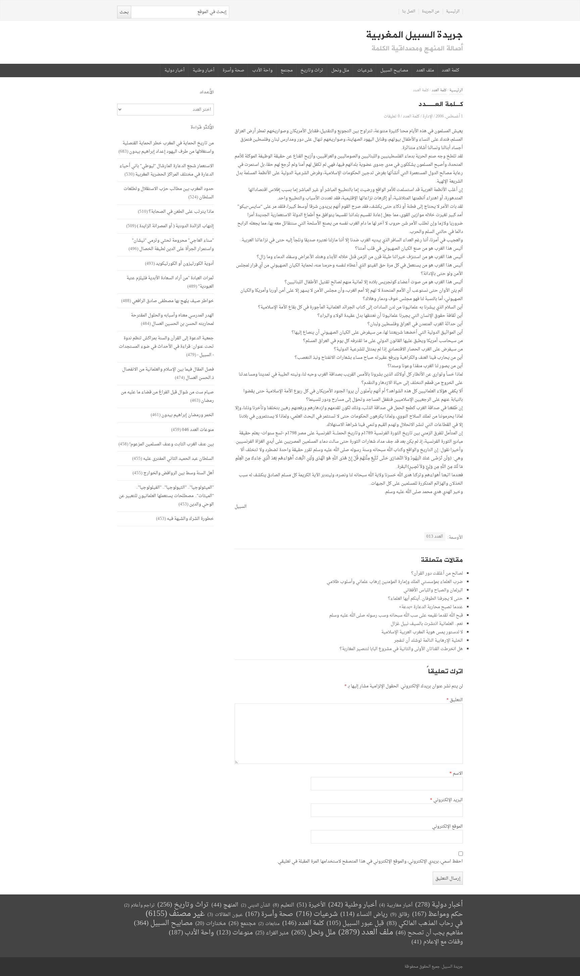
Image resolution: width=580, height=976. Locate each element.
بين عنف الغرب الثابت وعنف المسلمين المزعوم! (171, 444)
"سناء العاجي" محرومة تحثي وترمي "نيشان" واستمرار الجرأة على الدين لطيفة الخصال (173, 244)
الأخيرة (311, 905)
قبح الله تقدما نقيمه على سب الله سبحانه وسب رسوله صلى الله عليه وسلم (396, 615)
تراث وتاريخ (311, 70)
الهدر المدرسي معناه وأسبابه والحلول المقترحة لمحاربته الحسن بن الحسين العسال (172, 319)
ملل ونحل (340, 70)
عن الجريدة (431, 11)
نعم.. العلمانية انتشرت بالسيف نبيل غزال (427, 624)
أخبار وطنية (203, 70)
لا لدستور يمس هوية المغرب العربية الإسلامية (422, 632)
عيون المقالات (225, 915)
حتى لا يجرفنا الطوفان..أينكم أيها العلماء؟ (425, 598)
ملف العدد (425, 70)
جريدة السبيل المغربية (414, 35)
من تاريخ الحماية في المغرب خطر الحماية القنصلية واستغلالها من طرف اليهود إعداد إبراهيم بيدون (168, 147)
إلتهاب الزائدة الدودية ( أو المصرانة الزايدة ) (175, 226)
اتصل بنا (408, 11)
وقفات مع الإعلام (437, 942)
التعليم (283, 905)
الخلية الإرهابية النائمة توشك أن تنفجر (428, 640)
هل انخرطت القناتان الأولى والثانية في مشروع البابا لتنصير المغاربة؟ (401, 649)
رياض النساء (364, 914)
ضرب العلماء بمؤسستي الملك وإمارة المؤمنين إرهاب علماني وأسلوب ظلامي (395, 582)
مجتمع (287, 70)
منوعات (234, 933)
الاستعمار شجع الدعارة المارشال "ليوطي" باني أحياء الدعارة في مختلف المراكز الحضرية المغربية (166, 170)
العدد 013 (434, 536)
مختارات (210, 923)
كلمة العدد (450, 70)
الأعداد (207, 92)
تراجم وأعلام (139, 905)
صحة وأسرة (233, 70)
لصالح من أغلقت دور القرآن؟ (437, 573)
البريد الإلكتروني (446, 800)
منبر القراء (272, 933)
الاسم (456, 773)
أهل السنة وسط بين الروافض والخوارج (178, 473)
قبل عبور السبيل (355, 923)
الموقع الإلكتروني (447, 826)
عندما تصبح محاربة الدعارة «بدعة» (431, 607)
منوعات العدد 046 (198, 430)
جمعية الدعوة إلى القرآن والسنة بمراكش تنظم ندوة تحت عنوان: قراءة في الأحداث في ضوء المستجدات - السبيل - (166, 346)
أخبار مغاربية (396, 905)
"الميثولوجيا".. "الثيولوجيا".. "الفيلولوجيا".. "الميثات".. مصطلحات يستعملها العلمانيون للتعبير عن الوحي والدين (166, 495)
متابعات (269, 924)
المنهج (224, 905)
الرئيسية (453, 11)
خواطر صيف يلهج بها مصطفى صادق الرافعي (173, 301)
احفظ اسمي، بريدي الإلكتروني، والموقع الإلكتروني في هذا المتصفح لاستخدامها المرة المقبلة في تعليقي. (370, 861)
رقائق (399, 915)
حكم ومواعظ (437, 914)
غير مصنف (175, 914)
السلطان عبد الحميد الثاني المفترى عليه (178, 458)
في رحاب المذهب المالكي (425, 923)
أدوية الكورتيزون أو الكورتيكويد (185, 263)
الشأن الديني (255, 905)
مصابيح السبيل (394, 70)
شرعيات (365, 70)
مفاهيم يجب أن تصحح (429, 933)
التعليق (454, 700)
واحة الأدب (262, 70)
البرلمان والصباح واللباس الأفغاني (433, 590)
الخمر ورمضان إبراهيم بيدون (187, 415)
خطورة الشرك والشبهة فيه (190, 519)
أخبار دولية (174, 70)
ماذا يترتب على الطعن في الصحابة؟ (181, 211)
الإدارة (428, 116)
